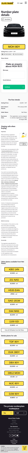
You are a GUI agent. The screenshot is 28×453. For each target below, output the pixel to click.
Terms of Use (14, 442)
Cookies (14, 443)
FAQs (14, 439)
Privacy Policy (14, 440)
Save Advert (7, 19)
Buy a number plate (14, 430)
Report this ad (24, 144)
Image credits (14, 423)
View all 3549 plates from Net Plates (14, 330)
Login (21, 3)
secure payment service (7, 151)
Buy (7, 413)
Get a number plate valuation (14, 432)
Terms (4, 237)
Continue (14, 87)
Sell (20, 413)
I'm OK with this (24, 448)
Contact (14, 422)
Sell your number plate (14, 428)
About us (14, 420)
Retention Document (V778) (11, 183)
